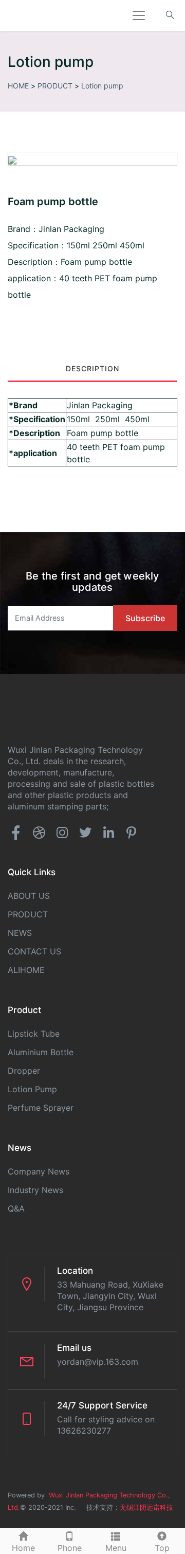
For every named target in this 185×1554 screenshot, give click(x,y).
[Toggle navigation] (138, 15)
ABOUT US (29, 896)
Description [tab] (92, 368)
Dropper (24, 1070)
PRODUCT (55, 85)
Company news (38, 1171)
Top (162, 1548)
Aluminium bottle (40, 1052)
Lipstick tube (34, 1033)
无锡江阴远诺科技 (146, 1507)
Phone (70, 1548)
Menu (115, 1548)
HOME (18, 85)
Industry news (35, 1190)
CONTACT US (34, 951)
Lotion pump (102, 85)
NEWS (20, 933)
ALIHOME (26, 970)
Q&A (16, 1208)
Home (23, 1548)
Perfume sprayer (40, 1108)
